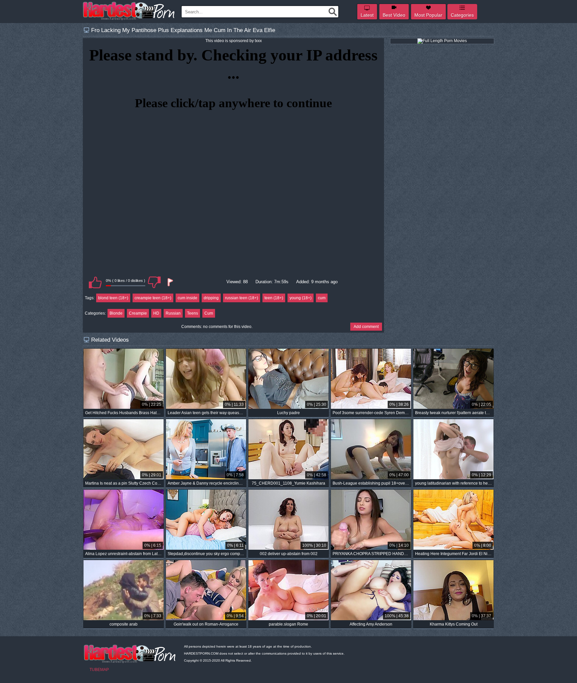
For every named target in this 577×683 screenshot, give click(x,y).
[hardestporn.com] (129, 11)
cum (322, 298)
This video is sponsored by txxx (233, 40)
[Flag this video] (169, 282)
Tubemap (99, 669)
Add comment (366, 326)
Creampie (138, 313)
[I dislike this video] (154, 282)
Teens (192, 313)
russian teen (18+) (241, 298)
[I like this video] (95, 282)
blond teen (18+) (113, 298)
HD (156, 313)
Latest (367, 15)
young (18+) (301, 298)
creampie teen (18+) (153, 298)
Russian (173, 313)
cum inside (187, 298)
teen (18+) (273, 298)
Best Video (394, 15)
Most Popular (428, 15)
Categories (462, 15)
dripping (211, 298)
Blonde (116, 313)
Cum (208, 313)
